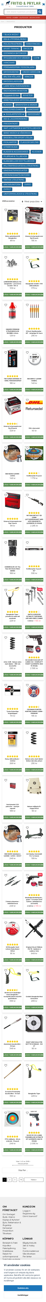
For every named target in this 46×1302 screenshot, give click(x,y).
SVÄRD (27, 184)
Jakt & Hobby (29, 1245)
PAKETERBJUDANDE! (14, 109)
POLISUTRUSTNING (13, 44)
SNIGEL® (27, 48)
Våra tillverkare (29, 1254)
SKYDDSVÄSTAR (11, 72)
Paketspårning (9, 1248)
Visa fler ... (23, 1170)
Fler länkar (27, 1256)
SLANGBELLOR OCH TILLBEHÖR (19, 161)
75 (21, 1180)
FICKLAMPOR (10, 142)
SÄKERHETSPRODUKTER (15, 170)
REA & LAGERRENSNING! (15, 119)
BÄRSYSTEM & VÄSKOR (26, 105)
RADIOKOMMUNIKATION (15, 91)
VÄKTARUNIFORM (12, 184)
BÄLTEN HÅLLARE (12, 77)
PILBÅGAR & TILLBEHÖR (15, 156)
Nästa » (34, 1180)
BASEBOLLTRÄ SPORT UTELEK (18, 137)
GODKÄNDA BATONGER (15, 53)
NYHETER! (28, 95)
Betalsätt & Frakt (10, 1243)
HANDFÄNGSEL (33, 44)
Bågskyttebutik (29, 1243)
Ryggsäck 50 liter (11, 95)
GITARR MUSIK (11, 147)
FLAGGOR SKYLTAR (29, 142)
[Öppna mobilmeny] (2, 4)
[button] (5, 210)
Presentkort (8, 1231)
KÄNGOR (29, 77)
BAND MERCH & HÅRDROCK (17, 133)
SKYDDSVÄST (34, 114)
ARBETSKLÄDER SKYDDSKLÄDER (19, 100)
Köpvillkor (7, 1245)
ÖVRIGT (7, 189)
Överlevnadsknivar (31, 1251)
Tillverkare (7, 1233)
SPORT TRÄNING (11, 48)
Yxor (24, 1248)
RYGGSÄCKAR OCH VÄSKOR (17, 58)
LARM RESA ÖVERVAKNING (17, 86)
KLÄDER (8, 105)
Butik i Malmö (9, 1217)
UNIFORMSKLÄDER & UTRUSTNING (20, 194)
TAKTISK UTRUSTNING (14, 180)
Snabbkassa (8, 1251)
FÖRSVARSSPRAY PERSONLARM (19, 67)
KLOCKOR (36, 152)
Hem (2, 21)
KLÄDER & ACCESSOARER (16, 152)
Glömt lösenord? (30, 1216)
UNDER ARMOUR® (31, 72)
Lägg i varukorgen (12, 247)
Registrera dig (29, 1213)
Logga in (27, 1211)
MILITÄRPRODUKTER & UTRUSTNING (21, 166)
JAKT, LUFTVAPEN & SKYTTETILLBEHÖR (22, 128)
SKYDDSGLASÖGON (13, 81)
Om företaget (9, 1214)
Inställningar (23, 1295)
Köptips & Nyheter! (11, 1220)
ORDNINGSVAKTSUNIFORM (17, 175)
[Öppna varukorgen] (43, 4)
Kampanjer (7, 1228)
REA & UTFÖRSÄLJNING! (15, 39)
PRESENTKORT (11, 123)
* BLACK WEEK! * (11, 34)
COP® (36, 58)
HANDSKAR (9, 62)
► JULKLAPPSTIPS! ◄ (14, 114)
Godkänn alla (23, 1288)
